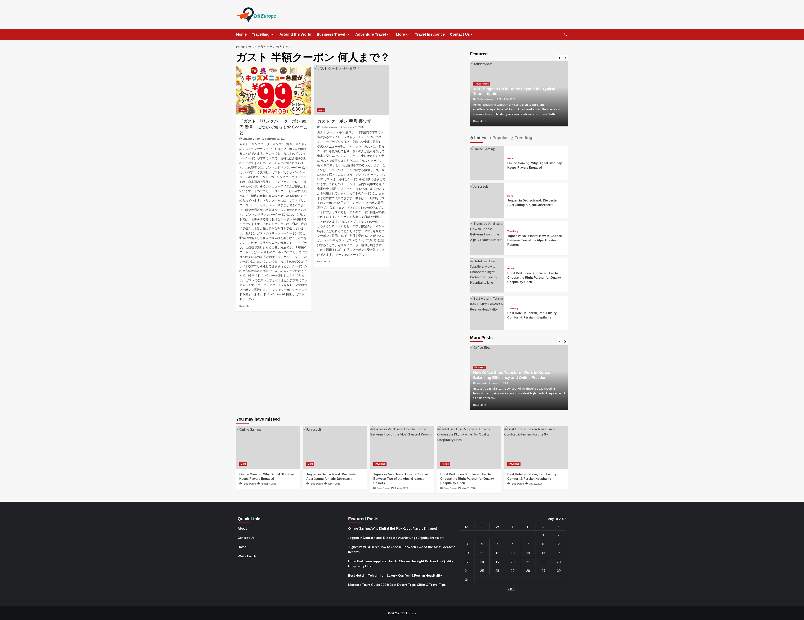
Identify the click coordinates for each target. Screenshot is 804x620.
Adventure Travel (370, 34)
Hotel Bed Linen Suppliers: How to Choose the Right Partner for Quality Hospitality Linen (534, 277)
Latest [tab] (480, 137)
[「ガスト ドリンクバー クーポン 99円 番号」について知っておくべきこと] (273, 90)
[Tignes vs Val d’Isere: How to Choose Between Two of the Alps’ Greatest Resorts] (487, 231)
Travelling (260, 34)
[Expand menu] (271, 34)
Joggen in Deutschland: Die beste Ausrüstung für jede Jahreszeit (396, 537)
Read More (245, 306)
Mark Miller (482, 383)
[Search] (565, 34)
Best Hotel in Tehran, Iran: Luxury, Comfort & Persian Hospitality (395, 575)
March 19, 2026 (500, 383)
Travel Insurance (430, 34)
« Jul (511, 589)
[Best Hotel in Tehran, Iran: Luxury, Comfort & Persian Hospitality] (487, 303)
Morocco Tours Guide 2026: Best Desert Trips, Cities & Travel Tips (397, 584)
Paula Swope (249, 483)
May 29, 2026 (535, 483)
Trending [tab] (522, 137)
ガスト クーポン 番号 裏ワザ (344, 121)
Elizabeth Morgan (251, 139)
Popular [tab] (499, 137)
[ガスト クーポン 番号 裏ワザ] (351, 90)
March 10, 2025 (507, 99)
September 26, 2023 (353, 127)
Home (241, 34)
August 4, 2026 (268, 483)
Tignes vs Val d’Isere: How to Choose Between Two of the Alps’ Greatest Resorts (534, 240)
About (242, 528)
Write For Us (247, 556)
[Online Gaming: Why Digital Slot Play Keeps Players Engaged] (482, 148)
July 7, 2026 (334, 483)
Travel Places (481, 83)
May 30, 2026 (468, 488)
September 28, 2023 (275, 139)
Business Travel (331, 34)
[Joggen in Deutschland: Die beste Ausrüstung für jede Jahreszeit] (479, 186)
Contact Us (460, 34)
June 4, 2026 (401, 488)
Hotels (510, 269)
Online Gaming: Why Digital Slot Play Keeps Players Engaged (392, 528)
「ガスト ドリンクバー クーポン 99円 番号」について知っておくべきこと (273, 127)
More (400, 34)
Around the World (295, 34)
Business (479, 367)
